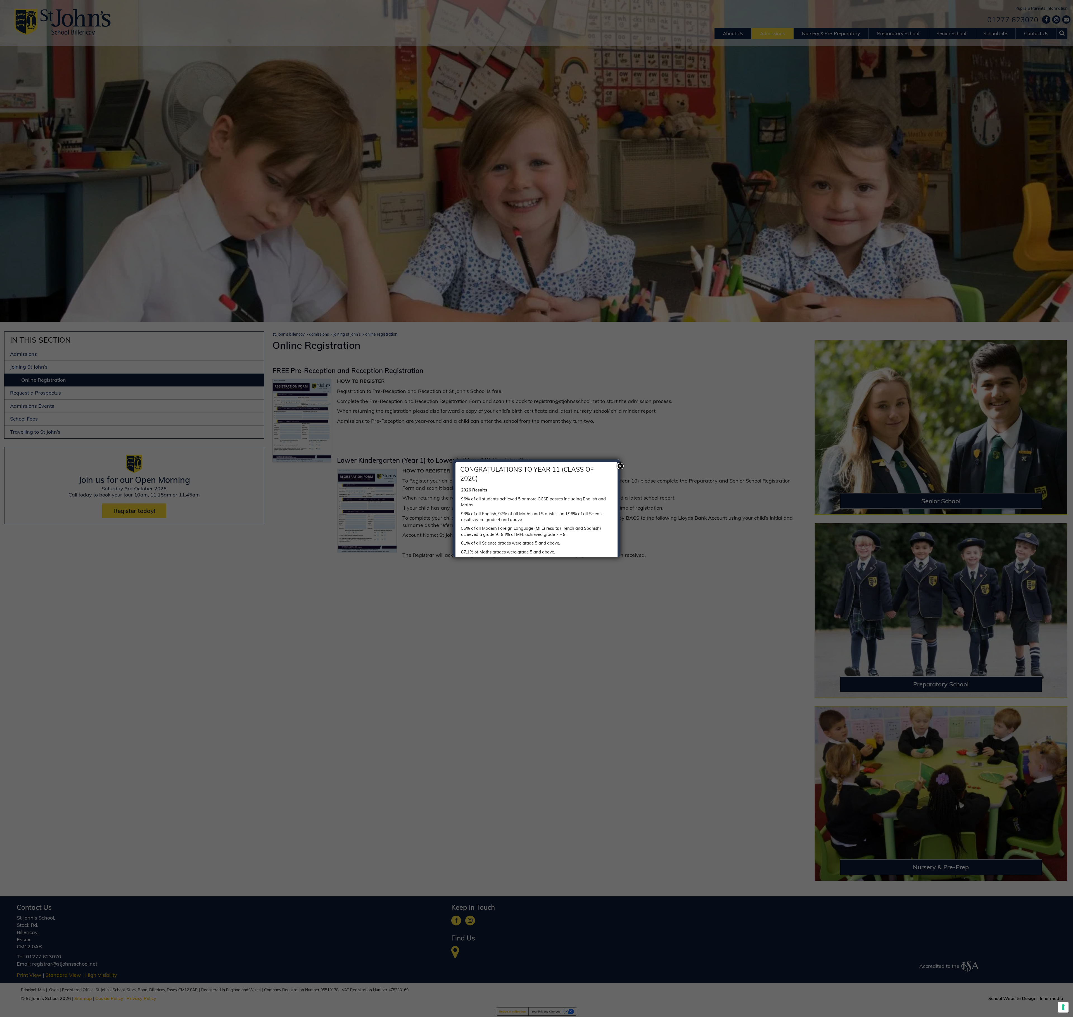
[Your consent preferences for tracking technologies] (1063, 1007)
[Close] (620, 466)
